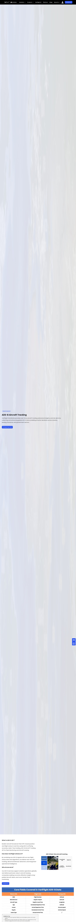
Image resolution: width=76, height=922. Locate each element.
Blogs (51, 2)
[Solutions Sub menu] (25, 2)
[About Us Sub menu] (59, 2)
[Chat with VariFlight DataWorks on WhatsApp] (74, 643)
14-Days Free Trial (7, 427)
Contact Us (68, 2)
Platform (45, 2)
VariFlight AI (38, 2)
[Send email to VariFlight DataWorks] (74, 640)
